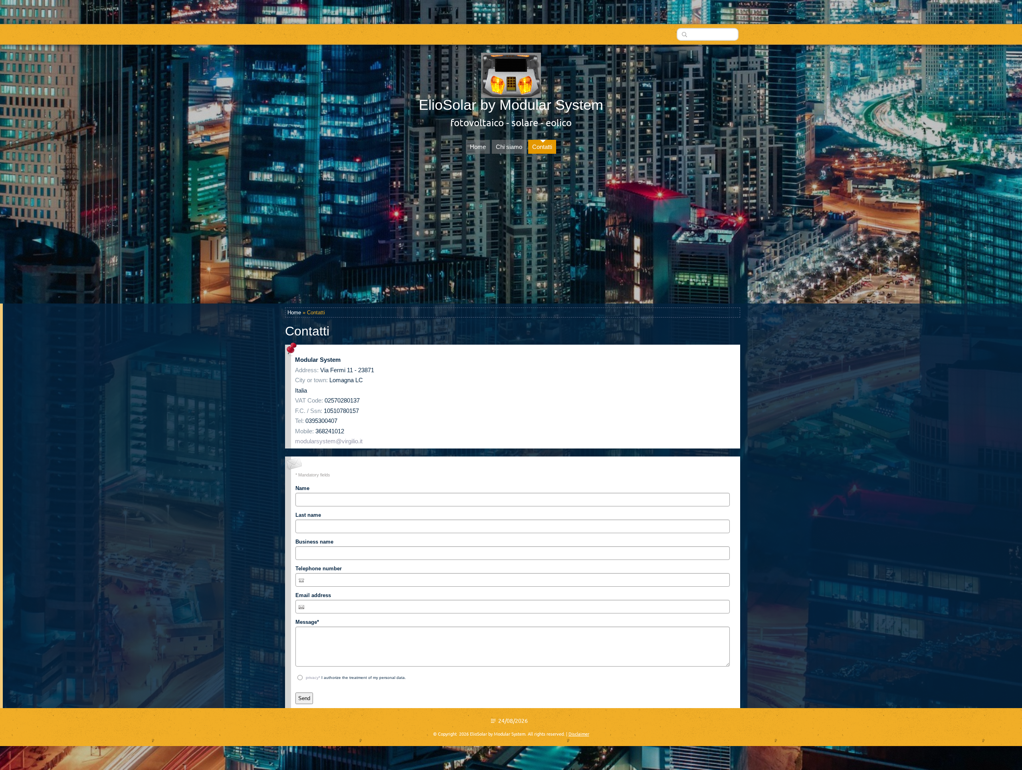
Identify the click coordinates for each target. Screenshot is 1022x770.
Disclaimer (578, 734)
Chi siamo (509, 146)
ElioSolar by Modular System (511, 105)
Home (478, 146)
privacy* (313, 677)
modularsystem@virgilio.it (328, 441)
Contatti (542, 146)
